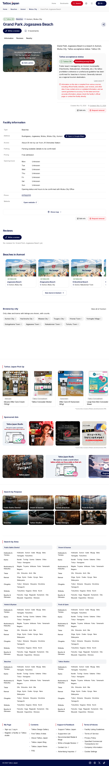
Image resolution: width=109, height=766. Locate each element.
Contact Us (63, 747)
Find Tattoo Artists (38, 734)
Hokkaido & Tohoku (8, 554)
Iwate (33, 553)
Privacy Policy (90, 738)
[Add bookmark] (26, 31)
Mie (34, 573)
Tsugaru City (59, 319)
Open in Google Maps (76, 136)
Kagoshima (28, 598)
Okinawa (36, 598)
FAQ (33, 751)
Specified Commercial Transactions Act (93, 742)
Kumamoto (40, 595)
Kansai (6, 577)
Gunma (31, 559)
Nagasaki (32, 595)
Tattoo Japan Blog (38, 742)
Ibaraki (19, 559)
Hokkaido (20, 553)
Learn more (98, 81)
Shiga (19, 577)
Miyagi (38, 553)
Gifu (18, 573)
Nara (41, 577)
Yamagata (20, 556)
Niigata (19, 566)
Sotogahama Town (13, 324)
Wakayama (21, 580)
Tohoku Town (72, 324)
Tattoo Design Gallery (40, 729)
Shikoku (7, 591)
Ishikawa (33, 566)
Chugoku (7, 584)
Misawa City (43, 319)
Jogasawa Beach (14, 282)
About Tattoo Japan (39, 738)
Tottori (19, 584)
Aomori (23, 9)
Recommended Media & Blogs (67, 738)
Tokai (6, 573)
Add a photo (28, 63)
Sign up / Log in (11, 729)
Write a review (13, 31)
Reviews (19, 38)
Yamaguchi (21, 587)
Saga (26, 595)
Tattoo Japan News (39, 746)
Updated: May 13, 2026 (98, 106)
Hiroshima (41, 584)
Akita (44, 553)
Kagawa (29, 591)
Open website (29, 202)
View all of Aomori (98, 309)
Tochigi (25, 559)
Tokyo (19, 562)
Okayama (33, 584)
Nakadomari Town (53, 324)
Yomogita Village (93, 319)
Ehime (35, 591)
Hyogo (35, 577)
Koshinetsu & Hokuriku (9, 568)
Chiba (44, 559)
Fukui (39, 566)
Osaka (30, 577)
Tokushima (21, 591)
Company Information (93, 747)
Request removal (98, 110)
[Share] (103, 24)
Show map (55, 212)
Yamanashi (46, 566)
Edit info (82, 110)
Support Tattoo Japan (67, 729)
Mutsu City (33, 9)
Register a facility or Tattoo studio (15, 734)
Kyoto (24, 577)
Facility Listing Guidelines (94, 729)
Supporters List (64, 734)
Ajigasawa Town (33, 324)
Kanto (6, 560)
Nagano (20, 569)
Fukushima (28, 556)
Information (8, 38)
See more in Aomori (53, 293)
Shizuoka (24, 573)
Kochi (40, 591)
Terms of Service (91, 734)
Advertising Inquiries (66, 752)
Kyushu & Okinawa (7, 596)
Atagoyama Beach (47, 282)
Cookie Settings (91, 751)
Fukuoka (20, 595)
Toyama (26, 566)
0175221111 (26, 195)
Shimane (26, 584)
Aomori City (10, 319)
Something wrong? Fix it (84, 61)
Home (5, 9)
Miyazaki (20, 598)
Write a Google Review (67, 743)
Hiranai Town (76, 319)
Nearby (29, 38)
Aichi (30, 573)
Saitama (38, 559)
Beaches (14, 9)
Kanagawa (26, 562)
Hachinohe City (27, 319)
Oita (47, 595)
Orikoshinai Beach (80, 282)
